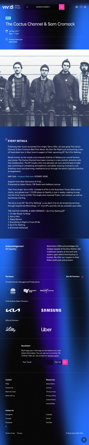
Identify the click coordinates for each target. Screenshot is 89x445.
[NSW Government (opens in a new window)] (13, 291)
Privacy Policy (51, 396)
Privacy (19, 433)
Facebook (9, 422)
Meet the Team (11, 392)
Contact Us (9, 388)
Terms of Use (51, 392)
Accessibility (50, 404)
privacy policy (53, 356)
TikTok (48, 418)
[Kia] (22, 310)
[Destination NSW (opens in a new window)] (30, 291)
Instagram (9, 415)
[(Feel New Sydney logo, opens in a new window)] (47, 291)
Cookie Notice (51, 400)
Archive (49, 388)
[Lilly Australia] (22, 329)
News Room (50, 384)
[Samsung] (58, 310)
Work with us (10, 396)
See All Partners (72, 277)
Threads (8, 418)
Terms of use (10, 433)
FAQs (7, 384)
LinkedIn (49, 415)
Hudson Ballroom (26, 177)
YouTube (49, 422)
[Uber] (58, 329)
